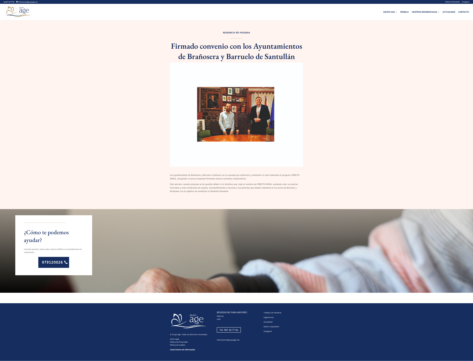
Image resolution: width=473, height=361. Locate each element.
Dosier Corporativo (271, 326)
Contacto (463, 12)
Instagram (465, 2)
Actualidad (449, 12)
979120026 (52, 262)
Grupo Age (389, 12)
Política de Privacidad (179, 342)
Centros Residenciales (424, 12)
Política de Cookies (177, 345)
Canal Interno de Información (182, 349)
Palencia (220, 316)
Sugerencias (269, 317)
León (219, 319)
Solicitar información (452, 2)
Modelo (404, 12)
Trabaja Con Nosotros (272, 312)
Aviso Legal (174, 339)
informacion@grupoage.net (228, 340)
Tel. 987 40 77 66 (229, 330)
